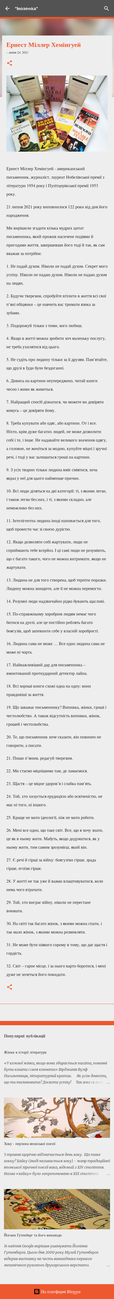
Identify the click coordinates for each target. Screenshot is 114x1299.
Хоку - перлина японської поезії (29, 1143)
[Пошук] (106, 8)
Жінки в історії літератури (25, 1052)
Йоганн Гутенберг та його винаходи (33, 1235)
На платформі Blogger (60, 1291)
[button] (9, 63)
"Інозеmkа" (26, 8)
